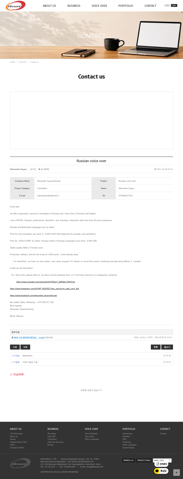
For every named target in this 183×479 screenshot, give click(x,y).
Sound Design (128, 448)
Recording (51, 434)
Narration (126, 436)
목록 (156, 347)
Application (27, 355)
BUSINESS (73, 5)
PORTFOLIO (125, 5)
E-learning (127, 442)
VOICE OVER (99, 5)
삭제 (25, 347)
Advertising (127, 434)
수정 (15, 347)
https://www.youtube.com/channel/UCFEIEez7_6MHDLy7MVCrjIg (45, 282)
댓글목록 (18, 374)
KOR (167, 5)
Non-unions (89, 436)
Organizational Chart (18, 442)
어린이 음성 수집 (30, 362)
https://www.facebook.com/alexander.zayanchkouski (33, 295)
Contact (163, 434)
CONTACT (150, 5)
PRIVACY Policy (144, 460)
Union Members (91, 434)
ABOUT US (49, 5)
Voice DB (51, 436)
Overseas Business (55, 442)
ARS (124, 439)
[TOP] (176, 472)
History (13, 439)
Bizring (50, 445)
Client (12, 445)
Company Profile (17, 448)
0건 (34, 169)
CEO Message (16, 434)
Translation (52, 439)
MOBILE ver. (129, 460)
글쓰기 (167, 347)
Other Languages (92, 439)
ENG (174, 5)
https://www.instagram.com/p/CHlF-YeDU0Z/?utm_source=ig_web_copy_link (44, 288)
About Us (14, 436)
